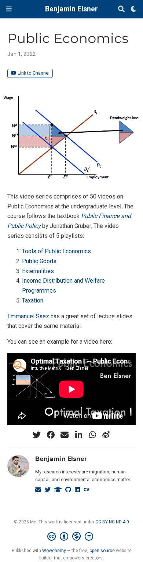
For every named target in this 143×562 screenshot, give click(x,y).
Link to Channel (34, 73)
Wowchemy (54, 550)
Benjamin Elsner (71, 9)
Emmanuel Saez (28, 316)
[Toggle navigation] (9, 9)
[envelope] (64, 434)
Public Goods (39, 261)
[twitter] (36, 434)
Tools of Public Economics (56, 251)
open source (102, 550)
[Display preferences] (134, 9)
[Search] (121, 9)
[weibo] (106, 434)
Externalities (38, 271)
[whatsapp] (92, 434)
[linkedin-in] (78, 434)
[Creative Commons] (71, 536)
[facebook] (50, 434)
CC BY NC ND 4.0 (112, 522)
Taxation (32, 300)
